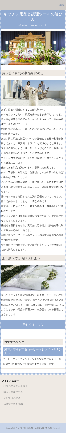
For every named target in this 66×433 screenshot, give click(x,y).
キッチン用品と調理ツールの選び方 (33, 16)
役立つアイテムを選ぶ (16, 386)
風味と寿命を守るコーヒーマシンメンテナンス (33, 351)
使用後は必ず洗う (13, 398)
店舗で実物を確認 (13, 404)
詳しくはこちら (33, 324)
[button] (33, 5)
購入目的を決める (13, 392)
